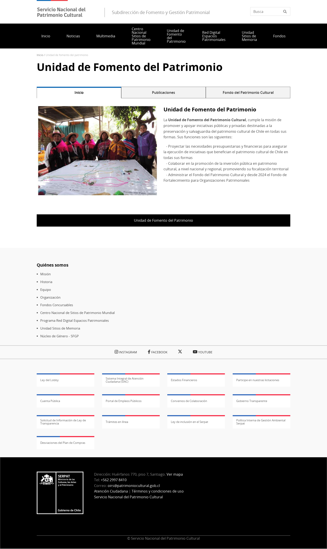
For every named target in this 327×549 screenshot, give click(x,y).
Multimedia (105, 36)
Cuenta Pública (50, 401)
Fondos (279, 36)
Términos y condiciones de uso (158, 491)
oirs (134, 485)
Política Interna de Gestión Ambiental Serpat (260, 421)
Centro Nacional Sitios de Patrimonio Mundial (141, 36)
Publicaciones (163, 92)
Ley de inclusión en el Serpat (189, 422)
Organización (50, 297)
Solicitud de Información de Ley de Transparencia (63, 421)
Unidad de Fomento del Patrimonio (176, 36)
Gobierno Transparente (251, 401)
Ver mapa (175, 474)
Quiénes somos (52, 265)
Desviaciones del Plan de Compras (62, 443)
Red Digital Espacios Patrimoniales (214, 36)
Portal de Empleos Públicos (123, 401)
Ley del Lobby (49, 380)
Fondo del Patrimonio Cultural (248, 92)
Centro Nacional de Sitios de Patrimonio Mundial (77, 313)
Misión (45, 274)
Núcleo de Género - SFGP (59, 336)
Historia (46, 282)
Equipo (45, 290)
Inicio (45, 36)
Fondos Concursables (56, 305)
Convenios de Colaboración (189, 401)
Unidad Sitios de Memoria (249, 36)
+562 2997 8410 (114, 479)
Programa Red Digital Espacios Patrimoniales (74, 320)
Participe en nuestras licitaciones (257, 380)
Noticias (73, 36)
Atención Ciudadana (111, 491)
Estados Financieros (184, 380)
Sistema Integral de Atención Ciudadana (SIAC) (124, 380)
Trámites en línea (117, 422)
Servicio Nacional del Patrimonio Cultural (128, 497)
